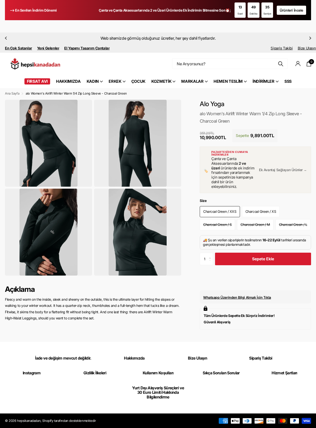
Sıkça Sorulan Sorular (221, 372)
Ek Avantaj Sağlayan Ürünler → (283, 170)
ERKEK (115, 81)
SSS (288, 81)
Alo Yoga (212, 104)
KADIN (93, 81)
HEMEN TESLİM (228, 81)
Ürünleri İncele (291, 10)
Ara (281, 63)
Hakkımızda (134, 358)
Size (203, 200)
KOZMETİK (161, 81)
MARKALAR (192, 81)
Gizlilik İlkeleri (94, 372)
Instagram (31, 372)
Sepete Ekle (263, 258)
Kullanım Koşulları (158, 372)
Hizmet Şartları (284, 372)
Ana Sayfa (12, 93)
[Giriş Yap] (298, 63)
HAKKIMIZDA (68, 81)
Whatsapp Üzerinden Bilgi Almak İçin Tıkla (237, 297)
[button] (5, 38)
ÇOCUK (138, 81)
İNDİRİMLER (264, 81)
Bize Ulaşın (307, 48)
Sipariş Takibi (282, 48)
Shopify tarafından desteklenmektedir (69, 421)
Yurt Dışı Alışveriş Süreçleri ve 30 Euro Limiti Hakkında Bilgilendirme (158, 392)
